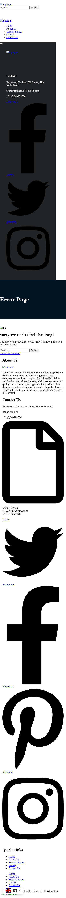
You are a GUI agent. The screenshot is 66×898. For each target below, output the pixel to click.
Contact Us (14, 868)
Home (12, 856)
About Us (14, 859)
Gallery (12, 865)
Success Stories (16, 862)
